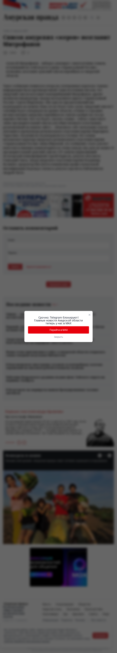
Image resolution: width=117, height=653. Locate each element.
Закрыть (58, 336)
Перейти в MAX (59, 330)
